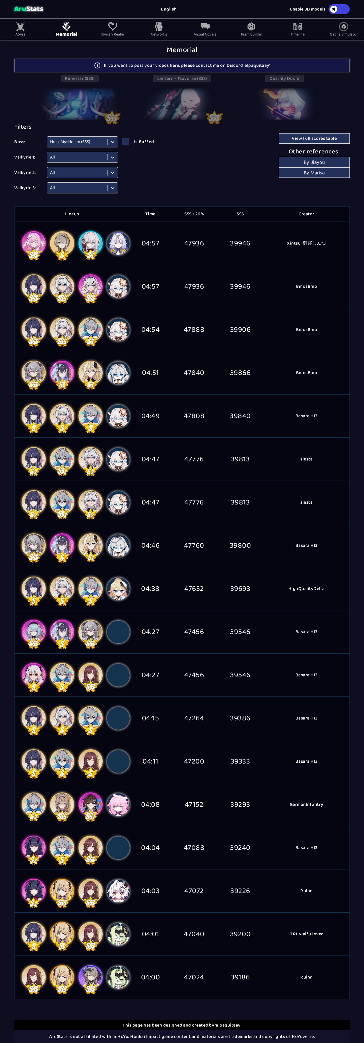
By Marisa (314, 173)
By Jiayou (314, 162)
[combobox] (50, 141)
